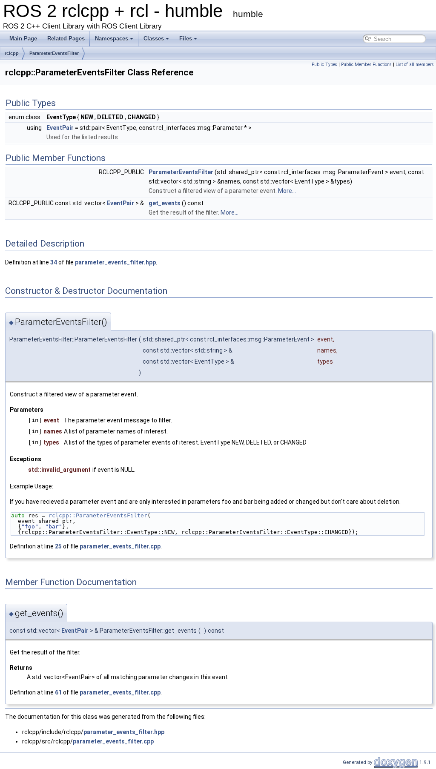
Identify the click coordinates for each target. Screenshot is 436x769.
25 (58, 546)
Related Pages (66, 38)
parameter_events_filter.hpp (115, 262)
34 (53, 262)
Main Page (23, 38)
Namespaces (111, 38)
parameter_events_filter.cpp (120, 546)
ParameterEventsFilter (54, 53)
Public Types (324, 64)
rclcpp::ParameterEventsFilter (98, 515)
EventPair (60, 127)
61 (58, 692)
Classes (153, 38)
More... (287, 190)
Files (185, 38)
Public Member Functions (366, 64)
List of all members (415, 64)
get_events (165, 203)
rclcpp (12, 53)
